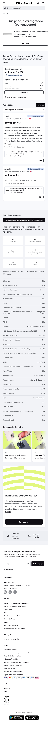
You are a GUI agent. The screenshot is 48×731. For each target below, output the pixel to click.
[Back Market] (24, 3)
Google (8, 512)
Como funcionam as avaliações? (16, 97)
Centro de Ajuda (9, 619)
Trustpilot (7, 688)
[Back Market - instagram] (5, 592)
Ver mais (7, 144)
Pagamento (8, 610)
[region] (24, 446)
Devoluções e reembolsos (13, 616)
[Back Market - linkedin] (10, 592)
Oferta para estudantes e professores (17, 585)
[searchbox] (25, 8)
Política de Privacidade (11, 659)
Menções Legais (9, 668)
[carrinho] (43, 3)
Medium (6, 691)
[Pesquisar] (5, 8)
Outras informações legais (13, 665)
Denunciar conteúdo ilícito (13, 672)
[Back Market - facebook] (15, 592)
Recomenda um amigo (12, 639)
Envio (5, 613)
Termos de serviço (10, 650)
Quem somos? (9, 582)
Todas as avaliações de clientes (14, 628)
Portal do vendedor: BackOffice (15, 606)
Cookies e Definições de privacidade (16, 662)
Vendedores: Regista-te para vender (16, 603)
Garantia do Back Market (12, 656)
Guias (6, 622)
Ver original (20, 147)
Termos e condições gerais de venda (17, 653)
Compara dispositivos (11, 625)
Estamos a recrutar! (10, 588)
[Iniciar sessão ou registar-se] (38, 3)
